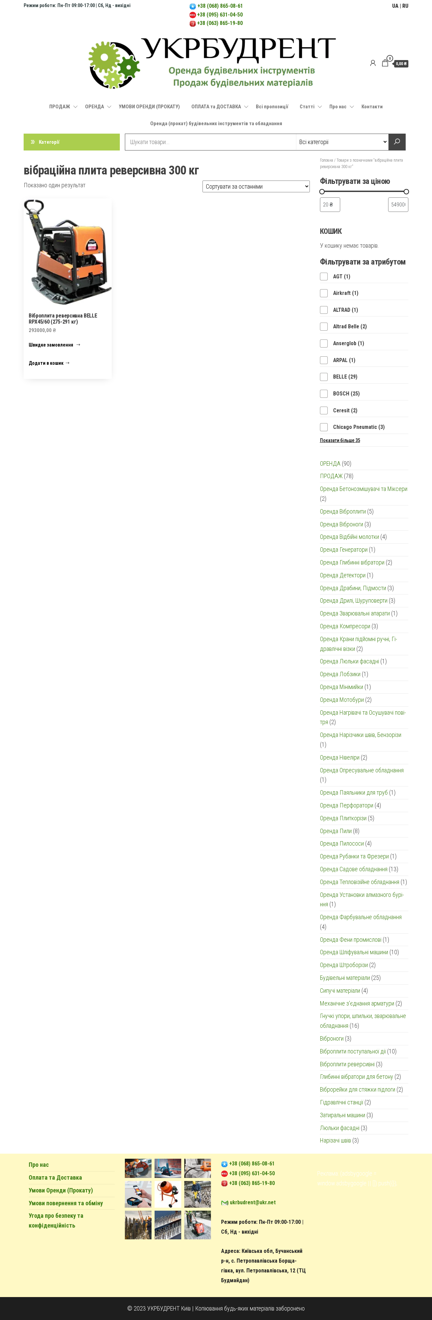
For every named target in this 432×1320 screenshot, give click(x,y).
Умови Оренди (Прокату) (61, 1190)
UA (395, 6)
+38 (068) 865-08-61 (219, 6)
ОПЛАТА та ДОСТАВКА (216, 107)
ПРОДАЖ (59, 107)
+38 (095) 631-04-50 (220, 14)
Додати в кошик (46, 363)
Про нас (338, 107)
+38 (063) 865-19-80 (220, 23)
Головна (326, 160)
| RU (404, 6)
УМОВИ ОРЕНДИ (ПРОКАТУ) (149, 107)
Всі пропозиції (272, 107)
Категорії (49, 142)
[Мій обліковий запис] (373, 63)
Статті (307, 107)
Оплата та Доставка (55, 1177)
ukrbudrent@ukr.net (253, 1202)
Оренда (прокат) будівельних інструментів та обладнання (216, 123)
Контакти (372, 107)
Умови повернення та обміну (66, 1203)
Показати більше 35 (340, 440)
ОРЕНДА (94, 107)
